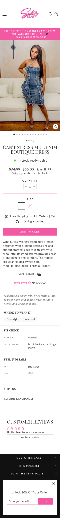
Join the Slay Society (29, 473)
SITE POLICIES (29, 465)
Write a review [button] (30, 437)
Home (29, 140)
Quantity (30, 180)
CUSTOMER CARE (29, 457)
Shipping (17, 173)
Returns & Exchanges (19, 398)
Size (30, 199)
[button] (23, 283)
